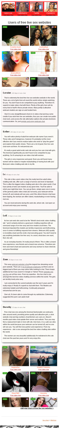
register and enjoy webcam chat (33, 121)
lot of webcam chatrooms (31, 267)
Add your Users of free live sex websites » (37, 408)
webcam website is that (20, 264)
